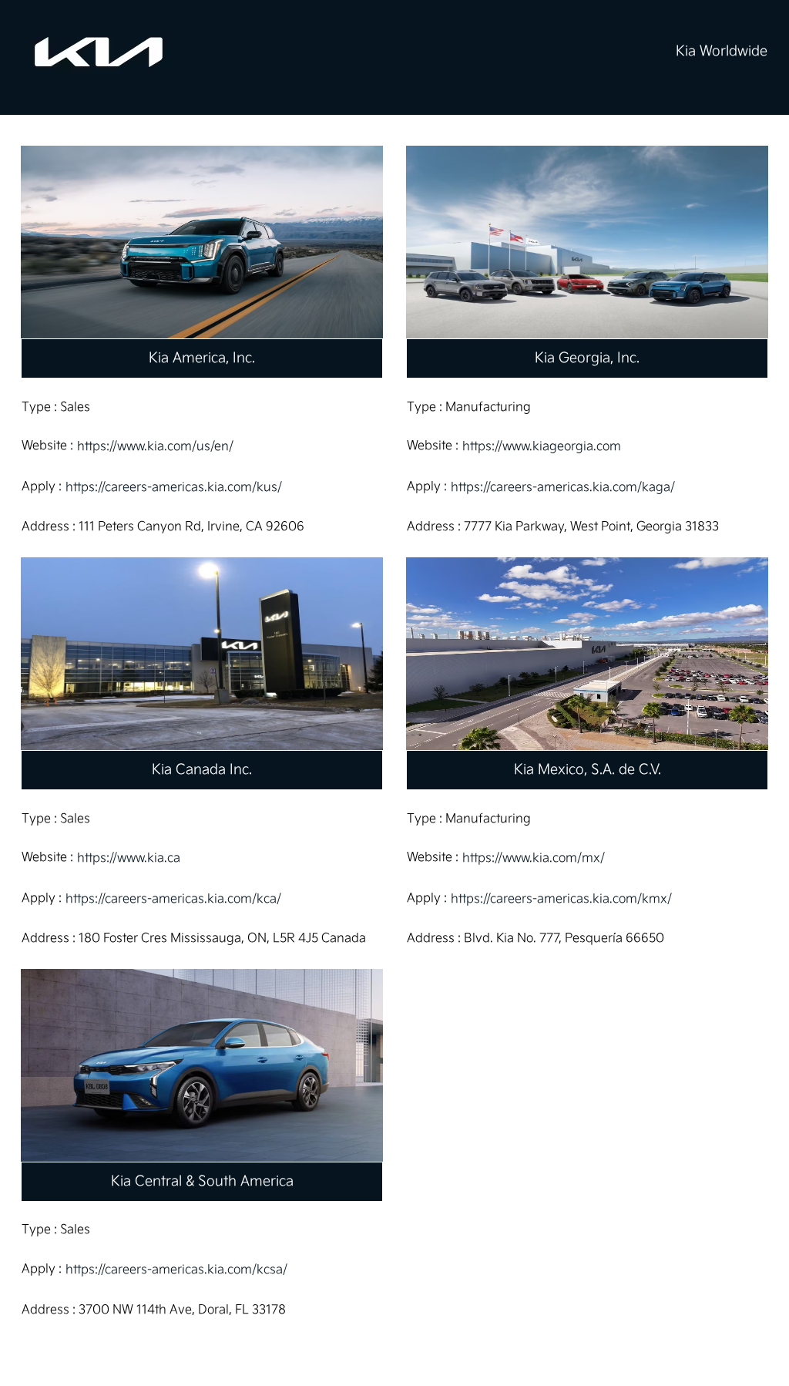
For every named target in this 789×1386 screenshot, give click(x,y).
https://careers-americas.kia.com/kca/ (173, 899)
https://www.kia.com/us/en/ (155, 446)
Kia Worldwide (721, 51)
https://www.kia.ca (128, 858)
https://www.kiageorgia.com (541, 446)
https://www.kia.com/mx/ (533, 858)
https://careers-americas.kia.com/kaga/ (563, 487)
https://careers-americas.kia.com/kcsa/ (176, 1270)
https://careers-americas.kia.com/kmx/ (561, 899)
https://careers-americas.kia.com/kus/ (173, 487)
